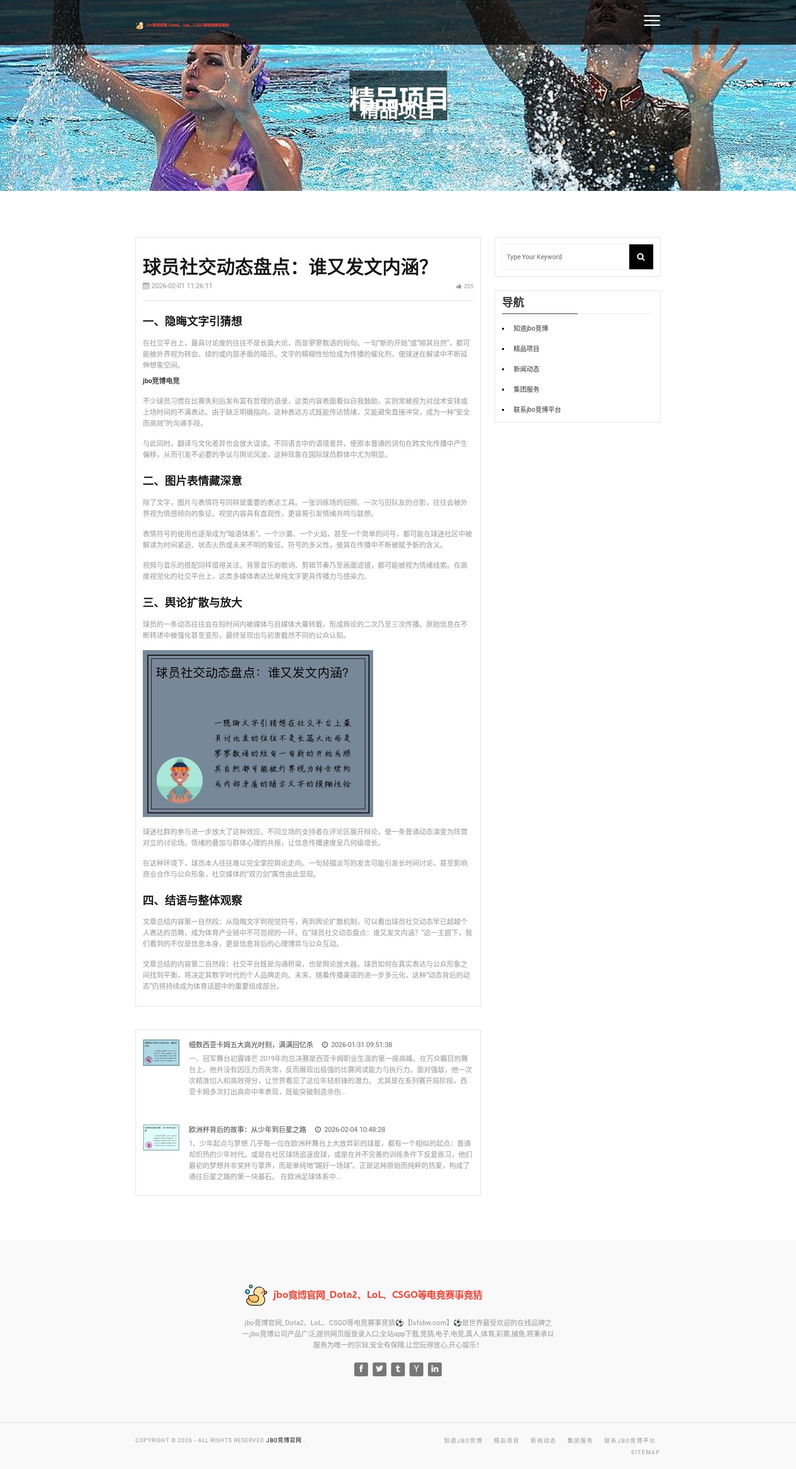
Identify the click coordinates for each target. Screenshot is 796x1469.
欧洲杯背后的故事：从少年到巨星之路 (247, 1129)
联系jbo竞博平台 (537, 409)
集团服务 (526, 389)
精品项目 (770, 19)
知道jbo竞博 (721, 19)
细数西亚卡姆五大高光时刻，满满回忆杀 (251, 1045)
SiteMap (646, 1452)
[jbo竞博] (196, 24)
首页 (322, 130)
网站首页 (672, 19)
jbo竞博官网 (284, 1440)
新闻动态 (526, 369)
